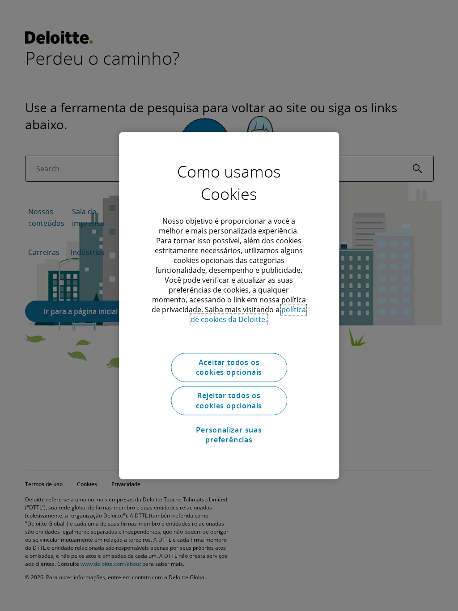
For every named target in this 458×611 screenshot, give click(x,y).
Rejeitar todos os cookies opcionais (229, 401)
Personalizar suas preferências (229, 435)
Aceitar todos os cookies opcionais (229, 367)
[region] (229, 305)
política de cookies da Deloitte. (248, 314)
